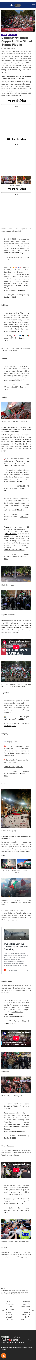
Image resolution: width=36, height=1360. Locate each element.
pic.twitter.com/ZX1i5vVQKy (14, 510)
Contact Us (20, 1343)
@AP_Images (24, 717)
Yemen (21, 1293)
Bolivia (9, 1290)
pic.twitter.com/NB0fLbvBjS (14, 253)
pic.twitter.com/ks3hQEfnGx (14, 1016)
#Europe (7, 1129)
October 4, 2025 (10, 297)
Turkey (11, 1293)
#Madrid (20, 1124)
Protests (19, 1292)
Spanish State (5, 1293)
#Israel (26, 286)
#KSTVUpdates (17, 1012)
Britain (13, 1290)
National (19, 442)
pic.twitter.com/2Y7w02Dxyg (14, 1131)
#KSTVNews (8, 1014)
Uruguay (16, 1293)
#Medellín (7, 498)
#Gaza (18, 286)
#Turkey (7, 288)
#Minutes (12, 1124)
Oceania (3, 1349)
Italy (27, 1290)
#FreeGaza (8, 1127)
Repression (25, 1292)
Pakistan (8, 1292)
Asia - (22, 1347)
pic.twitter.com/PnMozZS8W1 (14, 719)
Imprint (23, 1340)
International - (5, 1347)
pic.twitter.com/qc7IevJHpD (14, 481)
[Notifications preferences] (3, 1355)
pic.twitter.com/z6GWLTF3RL (14, 331)
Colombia (18, 1290)
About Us (10, 1343)
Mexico (3, 1292)
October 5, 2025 (10, 1023)
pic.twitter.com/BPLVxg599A (14, 290)
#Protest (16, 1127)
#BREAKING (8, 267)
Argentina (4, 1290)
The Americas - (15, 1347)
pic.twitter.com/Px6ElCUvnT (14, 380)
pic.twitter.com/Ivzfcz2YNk (14, 1203)
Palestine (13, 1292)
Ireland (23, 1290)
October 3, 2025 (10, 726)
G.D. (2, 48)
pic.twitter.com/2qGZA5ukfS (14, 550)
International (12, 34)
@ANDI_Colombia (10, 465)
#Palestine (25, 1127)
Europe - (31, 1347)
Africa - (26, 1347)
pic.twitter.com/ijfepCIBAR (13, 767)
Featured (4, 34)
